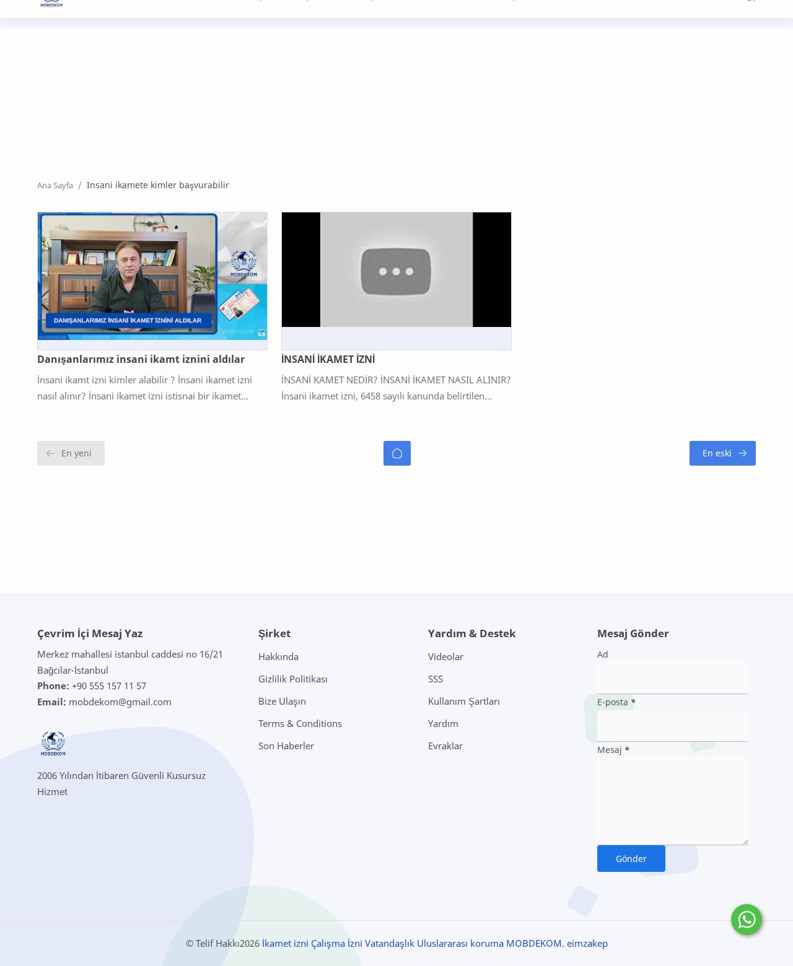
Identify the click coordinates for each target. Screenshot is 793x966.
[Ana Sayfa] (397, 453)
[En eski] (723, 453)
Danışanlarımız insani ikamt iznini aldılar (141, 359)
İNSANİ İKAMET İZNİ (328, 359)
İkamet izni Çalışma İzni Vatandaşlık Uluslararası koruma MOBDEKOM (412, 943)
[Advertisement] (262, 119)
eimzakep (587, 943)
